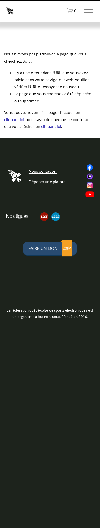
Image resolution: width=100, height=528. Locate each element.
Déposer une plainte (47, 181)
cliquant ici (14, 119)
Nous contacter (43, 171)
